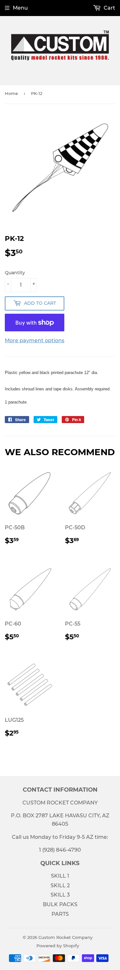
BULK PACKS (60, 904)
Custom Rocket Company (65, 937)
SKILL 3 (60, 895)
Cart (108, 8)
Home (11, 93)
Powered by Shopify (57, 945)
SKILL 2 (60, 885)
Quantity (15, 273)
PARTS (60, 914)
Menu (20, 8)
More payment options (34, 340)
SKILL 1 (60, 876)
